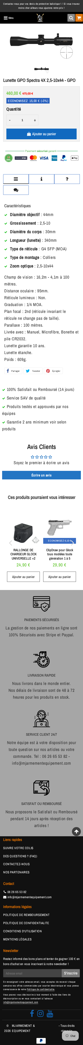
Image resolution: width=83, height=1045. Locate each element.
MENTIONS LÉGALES (17, 939)
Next (72, 543)
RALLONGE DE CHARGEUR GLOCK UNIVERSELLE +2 (23, 554)
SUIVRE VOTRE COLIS (18, 848)
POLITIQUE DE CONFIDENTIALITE (26, 923)
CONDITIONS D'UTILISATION (22, 931)
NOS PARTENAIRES (16, 872)
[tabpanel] (42, 70)
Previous (10, 543)
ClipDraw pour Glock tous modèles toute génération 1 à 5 (59, 554)
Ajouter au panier (23, 576)
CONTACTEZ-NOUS (16, 864)
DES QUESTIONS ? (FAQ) (20, 856)
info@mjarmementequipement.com (29, 897)
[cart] (79, 18)
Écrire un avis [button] (41, 475)
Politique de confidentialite (40, 989)
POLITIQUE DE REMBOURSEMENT (26, 915)
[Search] (71, 18)
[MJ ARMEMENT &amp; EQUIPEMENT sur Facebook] (32, 1015)
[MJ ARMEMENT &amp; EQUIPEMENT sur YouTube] (50, 1015)
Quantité (13, 109)
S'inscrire (70, 973)
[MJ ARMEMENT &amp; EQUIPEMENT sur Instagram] (40, 1015)
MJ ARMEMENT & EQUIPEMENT (23, 1028)
